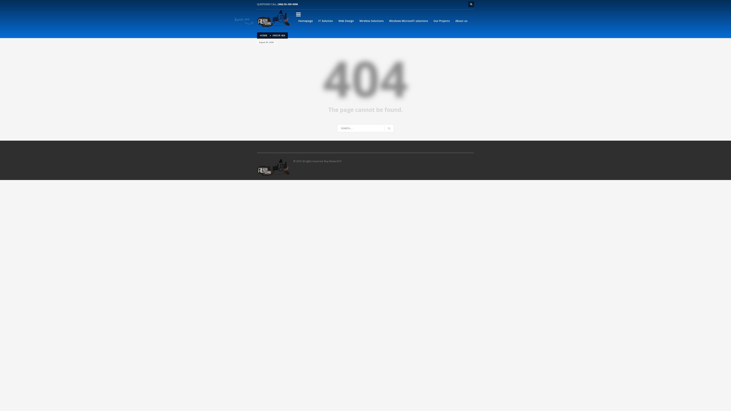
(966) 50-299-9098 (288, 4)
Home (263, 35)
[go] (389, 128)
